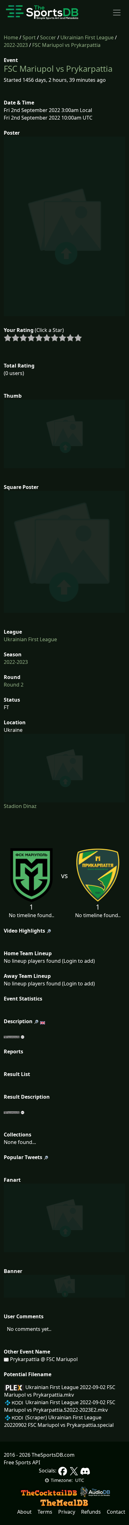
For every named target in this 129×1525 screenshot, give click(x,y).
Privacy (66, 1511)
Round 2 (13, 684)
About (24, 1511)
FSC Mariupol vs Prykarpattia (66, 45)
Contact (116, 1511)
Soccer (48, 37)
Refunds (91, 1511)
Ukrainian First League (87, 37)
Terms (45, 1511)
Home (11, 37)
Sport (29, 37)
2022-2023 (16, 45)
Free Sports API (22, 1462)
